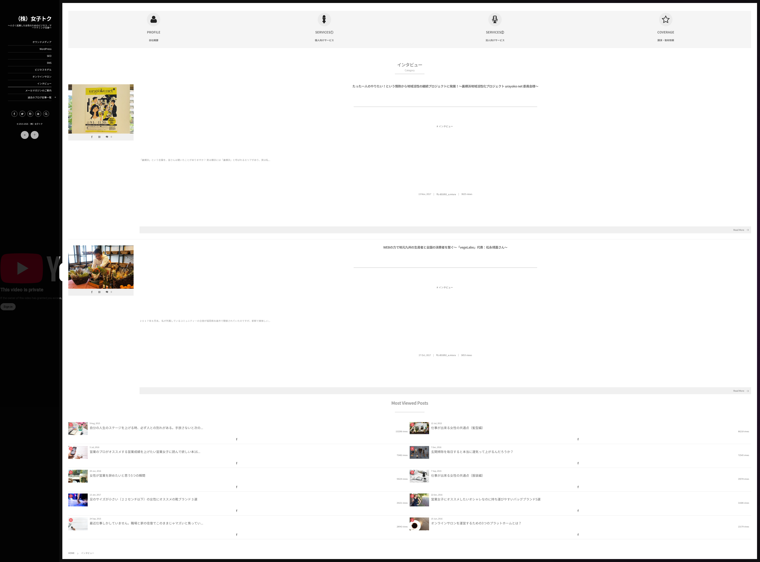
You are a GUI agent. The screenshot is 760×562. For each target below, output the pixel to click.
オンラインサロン (41, 76)
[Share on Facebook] (14, 114)
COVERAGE (665, 32)
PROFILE (153, 32)
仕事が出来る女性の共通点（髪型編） (458, 427)
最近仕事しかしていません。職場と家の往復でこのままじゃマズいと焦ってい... (146, 523)
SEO (49, 56)
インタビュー (44, 83)
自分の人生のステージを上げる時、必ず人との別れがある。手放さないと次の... (146, 427)
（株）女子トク (33, 18)
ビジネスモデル (43, 69)
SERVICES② (495, 32)
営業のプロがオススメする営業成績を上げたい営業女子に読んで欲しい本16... (145, 451)
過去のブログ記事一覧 (39, 97)
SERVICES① (324, 32)
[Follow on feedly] (38, 114)
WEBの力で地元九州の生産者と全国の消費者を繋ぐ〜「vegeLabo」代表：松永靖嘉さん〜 (445, 247)
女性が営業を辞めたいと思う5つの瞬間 (117, 475)
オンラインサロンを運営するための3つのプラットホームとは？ (476, 523)
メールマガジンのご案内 (38, 90)
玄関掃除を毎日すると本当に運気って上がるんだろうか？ (472, 451)
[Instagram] (30, 114)
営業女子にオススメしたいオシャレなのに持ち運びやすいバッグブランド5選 (486, 499)
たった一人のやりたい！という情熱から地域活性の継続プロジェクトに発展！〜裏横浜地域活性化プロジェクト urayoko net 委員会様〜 (445, 86)
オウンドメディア (41, 42)
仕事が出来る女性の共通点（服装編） (458, 475)
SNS (49, 63)
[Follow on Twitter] (22, 114)
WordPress (45, 49)
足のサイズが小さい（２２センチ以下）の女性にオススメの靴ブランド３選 (143, 499)
